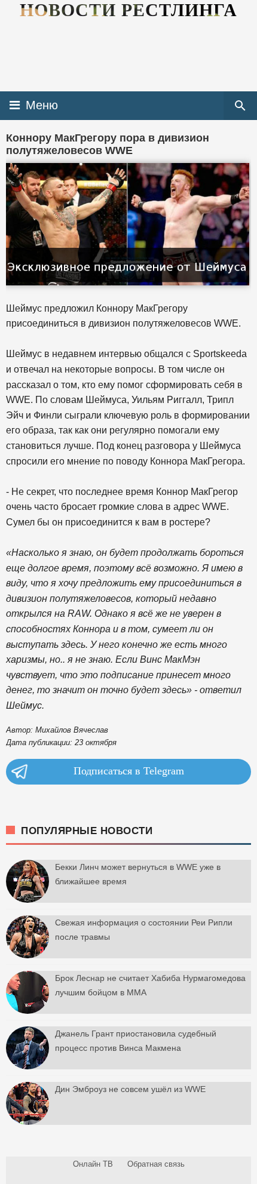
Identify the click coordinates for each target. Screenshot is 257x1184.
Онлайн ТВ (93, 1164)
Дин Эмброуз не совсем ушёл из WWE (130, 1089)
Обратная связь (156, 1164)
